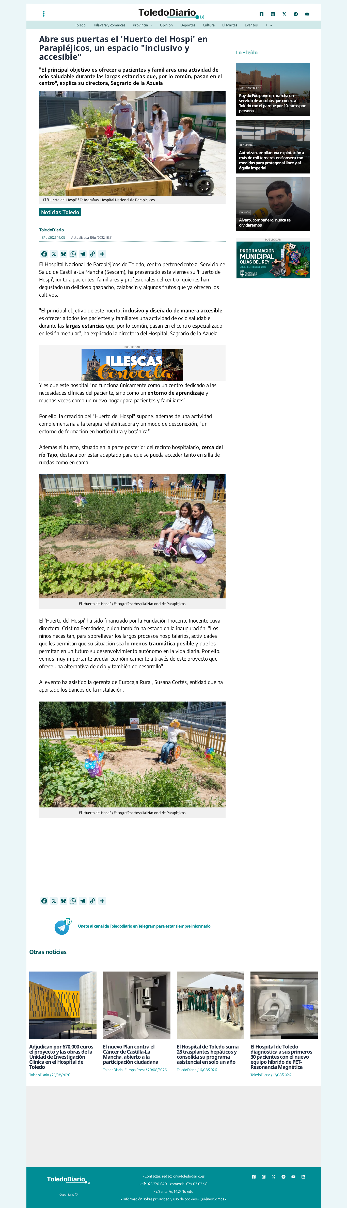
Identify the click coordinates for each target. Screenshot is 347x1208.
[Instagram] (273, 14)
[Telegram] (295, 14)
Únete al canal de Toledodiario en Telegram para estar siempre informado (144, 926)
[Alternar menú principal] (44, 14)
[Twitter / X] (284, 14)
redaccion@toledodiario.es (183, 1176)
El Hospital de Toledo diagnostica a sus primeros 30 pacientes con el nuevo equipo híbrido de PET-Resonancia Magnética (281, 1056)
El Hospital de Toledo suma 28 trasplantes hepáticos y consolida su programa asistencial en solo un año (208, 1054)
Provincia (246, 145)
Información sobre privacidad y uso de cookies (160, 1199)
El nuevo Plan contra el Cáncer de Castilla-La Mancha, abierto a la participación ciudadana (130, 1054)
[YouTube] (307, 14)
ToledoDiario (51, 229)
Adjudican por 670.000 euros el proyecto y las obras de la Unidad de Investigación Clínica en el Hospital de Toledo (61, 1056)
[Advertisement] (132, 861)
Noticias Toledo (60, 212)
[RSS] (303, 1177)
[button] (150, 25)
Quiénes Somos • (213, 1199)
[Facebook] (261, 14)
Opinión (245, 212)
